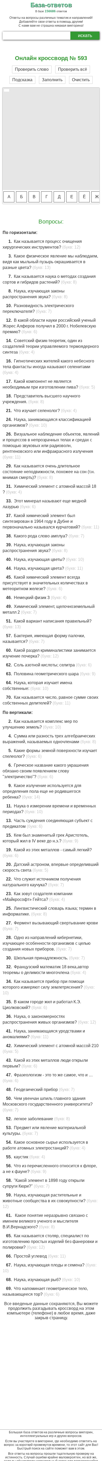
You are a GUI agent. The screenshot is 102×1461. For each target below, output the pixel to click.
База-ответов (51, 4)
